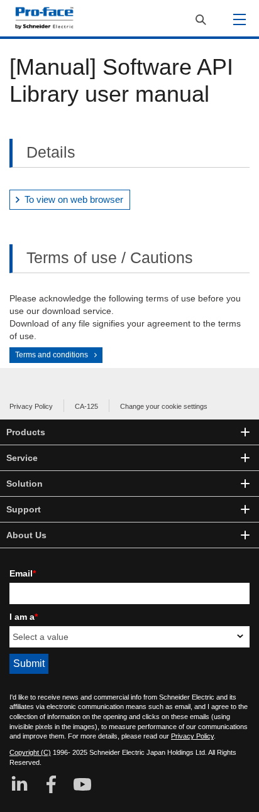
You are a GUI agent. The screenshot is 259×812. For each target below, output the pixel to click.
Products (25, 432)
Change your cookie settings (163, 406)
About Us (26, 535)
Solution (24, 484)
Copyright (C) (30, 752)
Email (22, 573)
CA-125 (86, 406)
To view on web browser (74, 199)
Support (23, 509)
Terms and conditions (51, 354)
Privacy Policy (31, 406)
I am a (23, 617)
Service (22, 458)
